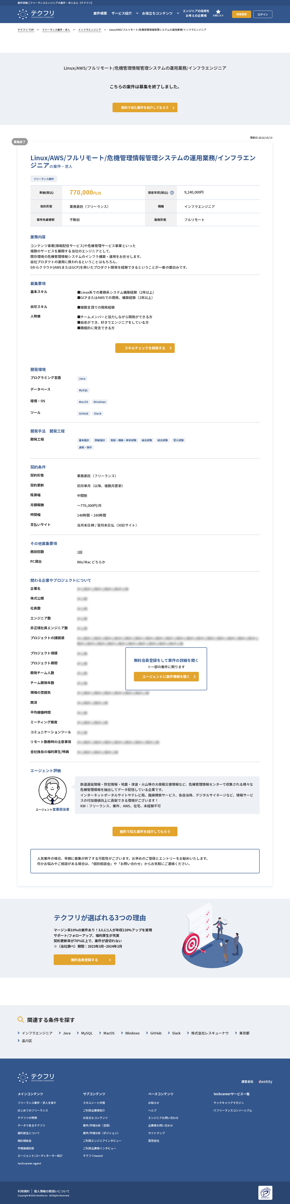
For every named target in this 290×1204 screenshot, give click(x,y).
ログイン (263, 14)
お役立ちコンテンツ (95, 1118)
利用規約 (24, 1191)
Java (82, 378)
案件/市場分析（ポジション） (101, 1133)
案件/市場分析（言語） (97, 1125)
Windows (100, 402)
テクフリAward (93, 1156)
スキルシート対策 (94, 1103)
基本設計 (84, 440)
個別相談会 (24, 1141)
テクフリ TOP (26, 29)
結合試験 (147, 440)
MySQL (83, 390)
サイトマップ (156, 1133)
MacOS (83, 402)
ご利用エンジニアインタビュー (102, 1141)
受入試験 (178, 440)
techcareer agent (29, 1163)
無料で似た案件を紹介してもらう (145, 831)
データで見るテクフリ (31, 1125)
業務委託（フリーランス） (90, 206)
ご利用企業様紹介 (94, 1110)
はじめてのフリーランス (33, 1110)
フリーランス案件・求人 (56, 29)
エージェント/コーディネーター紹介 (40, 1156)
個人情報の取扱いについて (52, 1191)
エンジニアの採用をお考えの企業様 (196, 13)
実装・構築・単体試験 (123, 440)
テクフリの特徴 (27, 1118)
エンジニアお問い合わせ (163, 1118)
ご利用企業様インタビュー (99, 1148)
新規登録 (242, 14)
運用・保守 (85, 447)
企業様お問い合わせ (160, 1125)
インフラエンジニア (89, 29)
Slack (97, 413)
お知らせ (153, 1103)
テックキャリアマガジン (229, 1103)
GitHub (84, 413)
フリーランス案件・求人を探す (37, 1103)
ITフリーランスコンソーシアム (233, 1110)
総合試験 (163, 440)
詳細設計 (100, 440)
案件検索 (100, 13)
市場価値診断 (26, 1148)
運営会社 (153, 1141)
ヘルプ (152, 1110)
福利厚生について (29, 1133)
